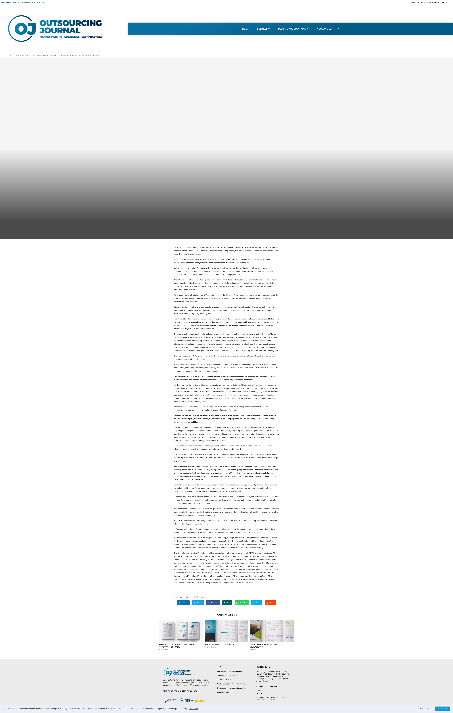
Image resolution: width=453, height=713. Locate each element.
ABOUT (444, 2)
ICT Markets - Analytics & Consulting (231, 688)
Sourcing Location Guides (227, 676)
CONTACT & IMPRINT (267, 687)
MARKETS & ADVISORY (429, 2)
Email (258, 691)
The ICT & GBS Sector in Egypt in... (220, 645)
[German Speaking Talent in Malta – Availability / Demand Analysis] (272, 631)
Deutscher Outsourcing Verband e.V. (271, 698)
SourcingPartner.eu (224, 692)
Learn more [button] (193, 709)
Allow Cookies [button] (442, 709)
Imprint (259, 694)
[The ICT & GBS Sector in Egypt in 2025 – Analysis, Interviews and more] (226, 631)
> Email (265, 681)
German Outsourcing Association (230, 671)
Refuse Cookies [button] (426, 709)
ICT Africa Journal (224, 680)
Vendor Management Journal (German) (232, 684)
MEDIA (414, 2)
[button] (415, 2)
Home (9, 55)
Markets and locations (23, 55)
